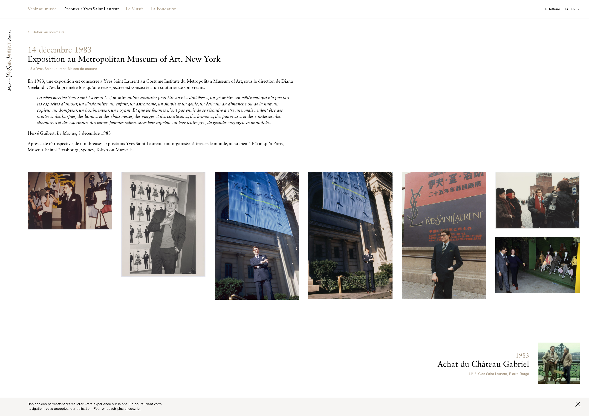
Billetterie (552, 9)
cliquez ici (132, 408)
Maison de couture (82, 69)
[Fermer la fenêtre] (577, 404)
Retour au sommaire (49, 32)
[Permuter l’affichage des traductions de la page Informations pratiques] (578, 9)
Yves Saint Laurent (51, 69)
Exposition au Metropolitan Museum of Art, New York (124, 55)
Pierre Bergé (519, 373)
